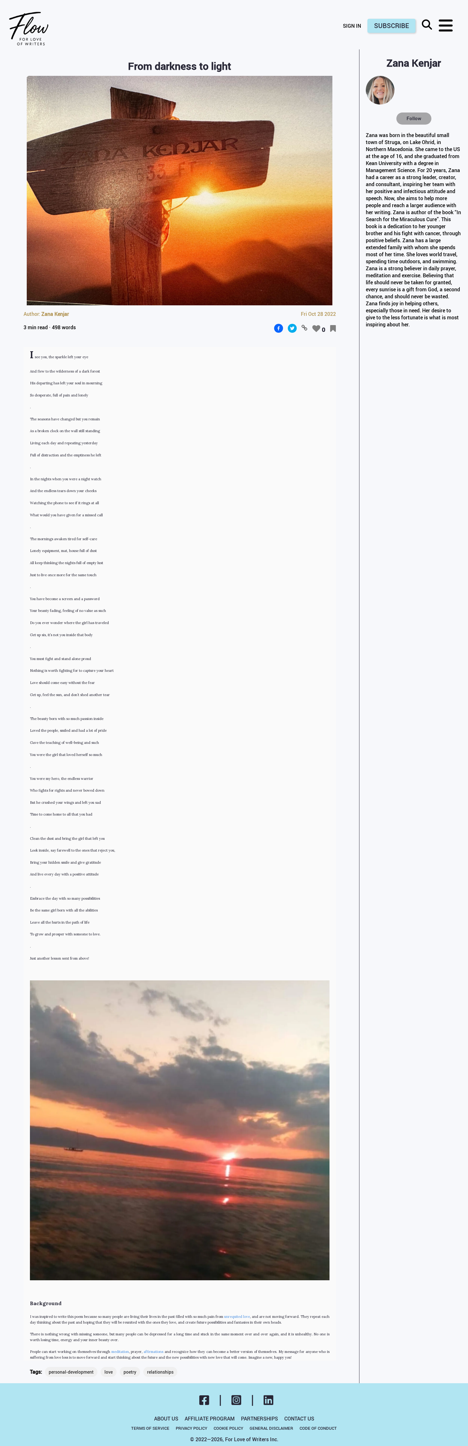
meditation (120, 1351)
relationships (160, 1372)
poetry (130, 1372)
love (108, 1372)
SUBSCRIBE (391, 25)
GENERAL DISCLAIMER (271, 1428)
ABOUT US (166, 1418)
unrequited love (237, 1316)
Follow (414, 118)
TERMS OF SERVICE (150, 1428)
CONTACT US (299, 1418)
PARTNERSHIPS (259, 1418)
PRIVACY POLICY (191, 1428)
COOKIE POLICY (228, 1428)
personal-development (71, 1372)
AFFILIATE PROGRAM (210, 1418)
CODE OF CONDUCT (318, 1428)
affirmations (153, 1351)
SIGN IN (352, 25)
